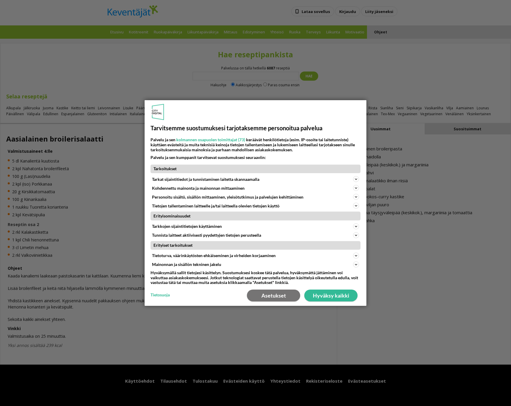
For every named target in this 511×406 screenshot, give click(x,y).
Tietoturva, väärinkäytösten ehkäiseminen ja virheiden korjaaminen (214, 255)
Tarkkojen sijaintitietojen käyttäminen (187, 226)
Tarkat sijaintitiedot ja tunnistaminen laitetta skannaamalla (205, 179)
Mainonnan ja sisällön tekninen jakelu (186, 264)
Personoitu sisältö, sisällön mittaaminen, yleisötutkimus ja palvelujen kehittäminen (227, 196)
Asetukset (273, 295)
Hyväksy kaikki (331, 295)
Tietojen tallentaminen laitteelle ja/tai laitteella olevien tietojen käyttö (215, 205)
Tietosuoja (160, 295)
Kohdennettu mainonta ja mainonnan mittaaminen (198, 188)
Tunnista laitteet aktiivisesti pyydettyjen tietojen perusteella (206, 235)
